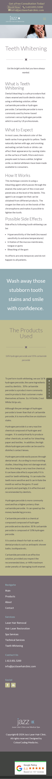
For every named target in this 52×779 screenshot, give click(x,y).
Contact (9, 608)
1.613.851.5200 (13, 660)
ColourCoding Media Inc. (26, 742)
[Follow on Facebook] (7, 685)
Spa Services (11, 634)
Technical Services (15, 640)
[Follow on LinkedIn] (13, 685)
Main (7, 590)
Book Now (14, 7)
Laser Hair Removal (15, 622)
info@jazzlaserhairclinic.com (20, 666)
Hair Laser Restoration (17, 628)
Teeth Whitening (14, 645)
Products (10, 596)
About (8, 602)
